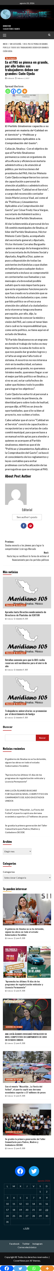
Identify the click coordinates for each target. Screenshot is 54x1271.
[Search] (49, 34)
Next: (28, 556)
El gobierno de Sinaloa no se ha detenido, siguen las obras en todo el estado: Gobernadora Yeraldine (25, 762)
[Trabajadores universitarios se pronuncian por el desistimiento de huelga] (27, 691)
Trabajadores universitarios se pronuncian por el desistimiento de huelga (26, 712)
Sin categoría (11, 58)
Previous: (24, 545)
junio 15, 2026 (20, 938)
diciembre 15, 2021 (22, 619)
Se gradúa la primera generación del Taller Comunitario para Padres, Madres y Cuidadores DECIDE (26, 829)
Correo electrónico (27, 1247)
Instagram (37, 1243)
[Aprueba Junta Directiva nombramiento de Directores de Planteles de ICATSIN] (27, 592)
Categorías (9, 871)
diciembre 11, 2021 (22, 670)
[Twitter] (19, 91)
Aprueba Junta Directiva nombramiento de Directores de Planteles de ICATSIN (25, 613)
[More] (24, 91)
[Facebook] (13, 91)
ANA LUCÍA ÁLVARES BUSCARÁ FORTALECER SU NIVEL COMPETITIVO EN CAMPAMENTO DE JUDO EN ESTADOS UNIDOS (26, 795)
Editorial (10, 78)
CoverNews (19, 1260)
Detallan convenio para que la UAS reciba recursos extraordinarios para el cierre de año (26, 663)
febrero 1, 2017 (23, 78)
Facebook (14, 1243)
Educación (9, 605)
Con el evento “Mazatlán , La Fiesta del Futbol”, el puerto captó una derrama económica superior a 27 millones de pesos (26, 813)
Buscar (8, 726)
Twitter (26, 1243)
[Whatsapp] (7, 91)
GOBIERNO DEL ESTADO (14, 922)
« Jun (26, 1228)
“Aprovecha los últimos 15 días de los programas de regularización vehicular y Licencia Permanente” (25, 778)
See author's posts (27, 517)
